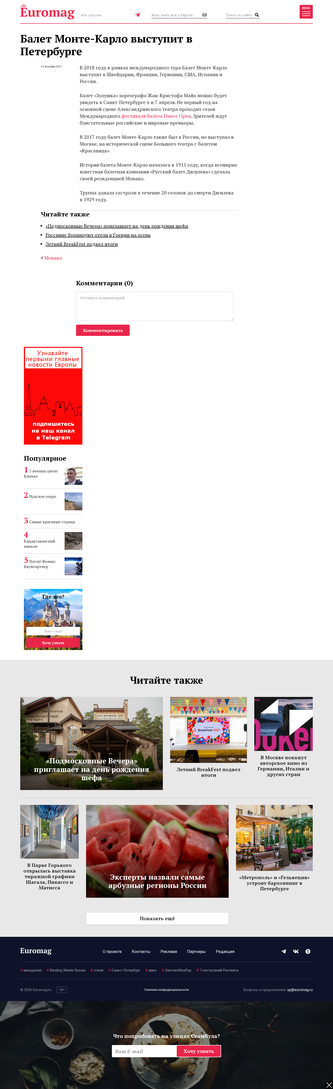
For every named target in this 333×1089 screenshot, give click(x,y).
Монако (51, 258)
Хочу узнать (53, 642)
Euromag (47, 12)
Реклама (169, 951)
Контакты (141, 951)
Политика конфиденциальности (166, 990)
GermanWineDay (176, 970)
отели (96, 970)
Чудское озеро (42, 496)
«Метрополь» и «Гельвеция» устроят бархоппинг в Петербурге (274, 883)
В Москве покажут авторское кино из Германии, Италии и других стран (283, 766)
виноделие (31, 970)
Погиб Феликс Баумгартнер (40, 564)
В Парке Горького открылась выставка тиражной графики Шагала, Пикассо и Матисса (49, 876)
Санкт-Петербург (124, 970)
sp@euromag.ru (300, 990)
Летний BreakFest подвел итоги (82, 244)
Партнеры (196, 951)
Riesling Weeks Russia (66, 970)
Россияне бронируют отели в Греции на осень (98, 235)
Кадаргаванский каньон (39, 543)
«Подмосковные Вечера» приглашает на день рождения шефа (117, 226)
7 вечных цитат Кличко (41, 473)
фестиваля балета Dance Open (156, 116)
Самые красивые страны (52, 521)
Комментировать (103, 330)
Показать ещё (157, 918)
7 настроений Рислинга (217, 970)
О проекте (112, 951)
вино (151, 970)
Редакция (225, 951)
